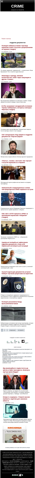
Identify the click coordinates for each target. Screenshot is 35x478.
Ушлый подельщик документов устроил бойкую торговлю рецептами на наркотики (17, 273)
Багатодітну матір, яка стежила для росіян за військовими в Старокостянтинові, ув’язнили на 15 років (17, 357)
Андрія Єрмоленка (17, 454)
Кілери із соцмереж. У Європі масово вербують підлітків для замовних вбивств (16, 399)
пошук (28, 447)
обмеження (19, 459)
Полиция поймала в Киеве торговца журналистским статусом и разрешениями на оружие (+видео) (17, 47)
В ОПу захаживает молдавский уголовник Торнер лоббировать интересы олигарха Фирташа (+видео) (17, 107)
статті (15, 447)
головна (7, 447)
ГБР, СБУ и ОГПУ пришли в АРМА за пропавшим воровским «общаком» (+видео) (15, 215)
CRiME (17, 6)
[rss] (26, 342)
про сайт (20, 447)
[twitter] (12, 342)
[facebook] (8, 342)
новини (11, 447)
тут (18, 462)
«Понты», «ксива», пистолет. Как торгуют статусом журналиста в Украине (17, 161)
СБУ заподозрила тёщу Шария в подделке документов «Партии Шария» (17, 135)
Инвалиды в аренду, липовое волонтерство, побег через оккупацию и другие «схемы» (16, 77)
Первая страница (6, 38)
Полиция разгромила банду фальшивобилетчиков (12, 302)
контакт (24, 447)
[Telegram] (23, 342)
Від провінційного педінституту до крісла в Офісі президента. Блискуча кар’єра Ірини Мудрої (16, 370)
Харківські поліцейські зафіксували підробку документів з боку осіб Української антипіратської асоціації (15, 244)
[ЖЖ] (19, 342)
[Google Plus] (15, 342)
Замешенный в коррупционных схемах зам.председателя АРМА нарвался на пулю (17, 188)
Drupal (19, 452)
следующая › (12, 330)
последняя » (21, 330)
